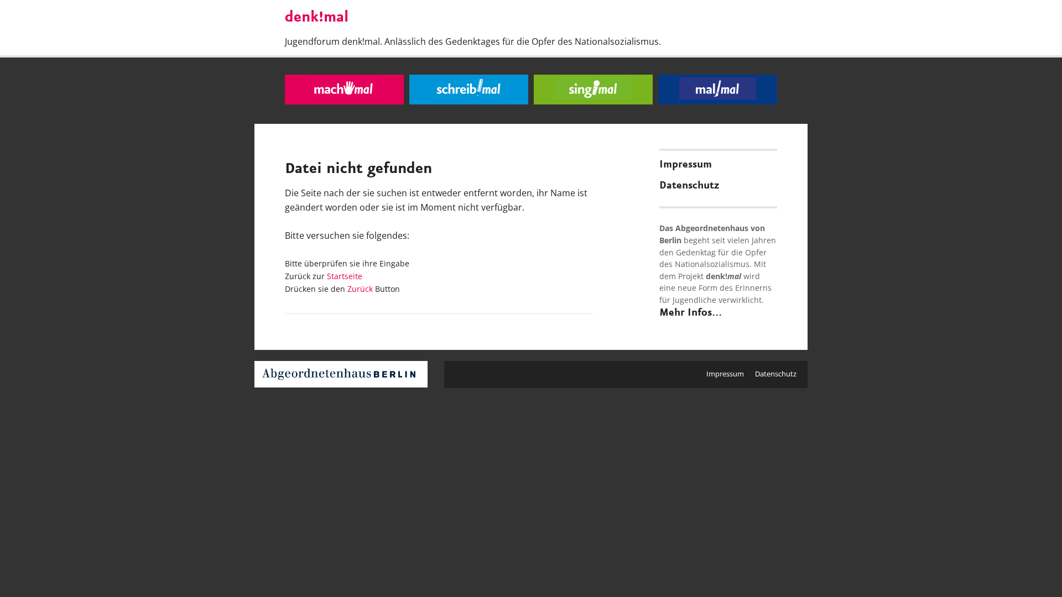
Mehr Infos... (690, 313)
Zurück (360, 289)
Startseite (344, 276)
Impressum (685, 165)
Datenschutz (689, 186)
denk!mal (316, 18)
